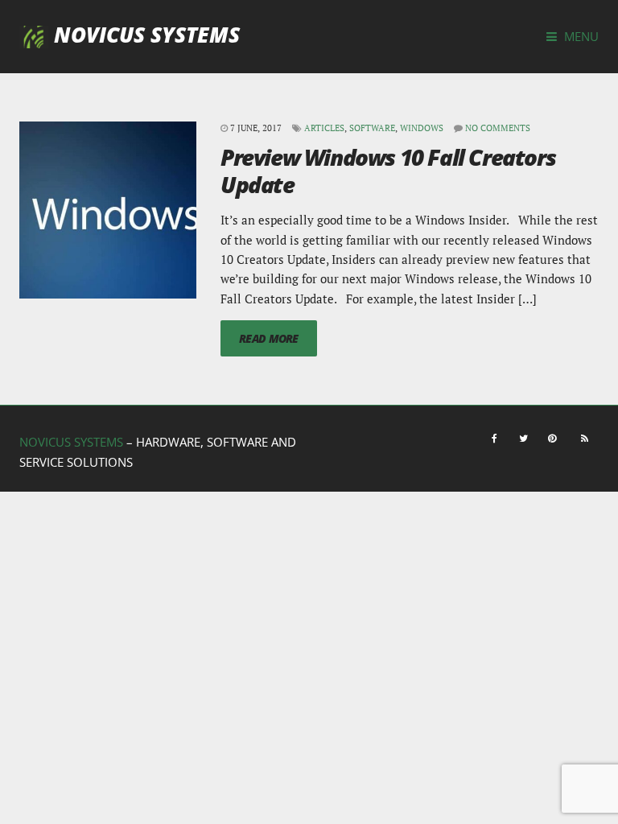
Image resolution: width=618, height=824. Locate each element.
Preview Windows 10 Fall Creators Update (387, 171)
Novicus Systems (147, 34)
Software (372, 128)
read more (269, 338)
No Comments (497, 128)
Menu (580, 36)
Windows (421, 128)
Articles (324, 128)
